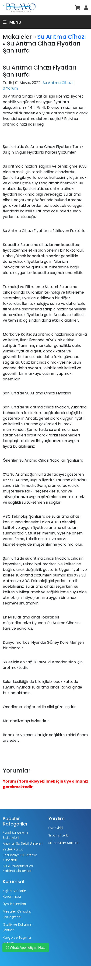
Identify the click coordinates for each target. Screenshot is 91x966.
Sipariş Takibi (58, 835)
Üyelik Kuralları (14, 904)
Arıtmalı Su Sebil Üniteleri (22, 843)
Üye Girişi (55, 827)
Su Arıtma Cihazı (61, 37)
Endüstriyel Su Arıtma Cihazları (20, 857)
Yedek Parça (13, 849)
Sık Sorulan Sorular (63, 842)
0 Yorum (10, 88)
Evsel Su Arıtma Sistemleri (15, 835)
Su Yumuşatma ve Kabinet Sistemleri (18, 868)
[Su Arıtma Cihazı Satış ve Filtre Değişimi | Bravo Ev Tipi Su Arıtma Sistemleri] (20, 7)
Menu (15, 22)
